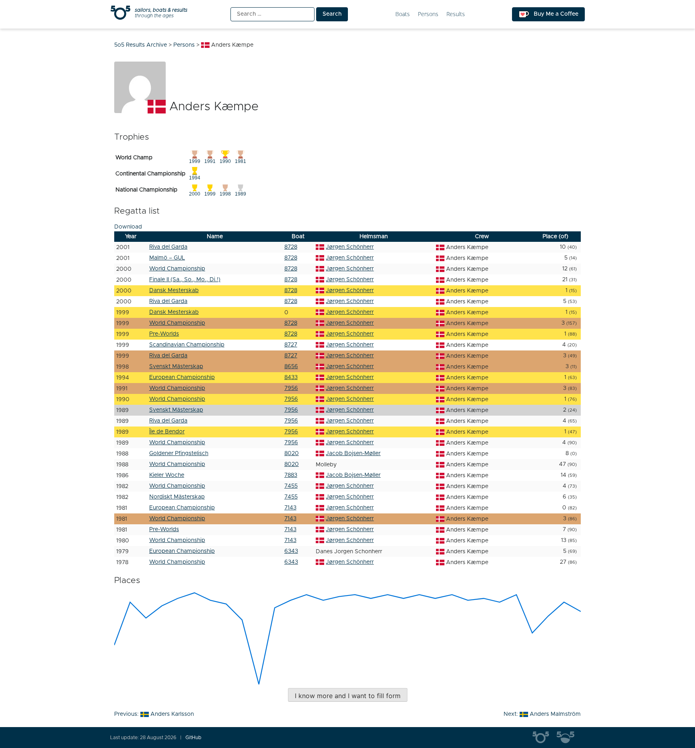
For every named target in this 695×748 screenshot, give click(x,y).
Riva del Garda (168, 247)
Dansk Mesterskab (174, 290)
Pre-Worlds (164, 334)
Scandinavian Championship (186, 345)
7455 (291, 486)
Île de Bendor (167, 432)
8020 (291, 453)
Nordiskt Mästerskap (177, 497)
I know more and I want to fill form (348, 696)
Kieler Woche (166, 475)
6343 (291, 551)
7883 (290, 475)
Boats (402, 14)
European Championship (182, 377)
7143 (290, 508)
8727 (290, 345)
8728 (290, 247)
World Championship (177, 269)
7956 (291, 388)
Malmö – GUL (167, 258)
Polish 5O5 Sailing (569, 738)
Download (128, 227)
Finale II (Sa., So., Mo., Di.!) (184, 279)
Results (455, 14)
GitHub (193, 737)
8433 (291, 377)
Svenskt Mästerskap (176, 366)
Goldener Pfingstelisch (178, 453)
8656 (291, 366)
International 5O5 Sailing (545, 738)
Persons (428, 14)
